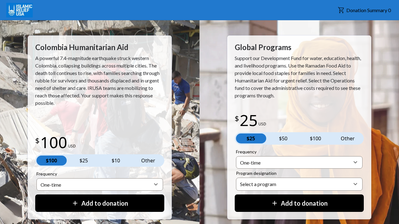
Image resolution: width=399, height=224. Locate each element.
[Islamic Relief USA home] (19, 10)
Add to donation (104, 203)
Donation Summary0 (368, 10)
